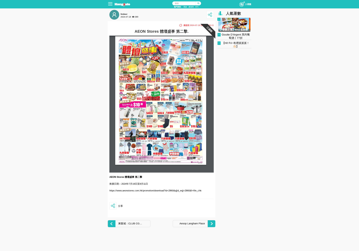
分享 (120, 206)
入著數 (248, 4)
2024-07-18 (126, 17)
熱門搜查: (177, 7)
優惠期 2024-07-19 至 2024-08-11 (198, 25)
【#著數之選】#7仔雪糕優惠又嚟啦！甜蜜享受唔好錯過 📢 (234, 29)
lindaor (124, 14)
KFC (197, 7)
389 (136, 17)
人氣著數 (233, 13)
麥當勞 (191, 7)
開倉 (185, 7)
